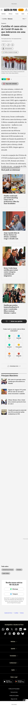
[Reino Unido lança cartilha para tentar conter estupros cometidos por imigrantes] (14, 256)
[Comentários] (3, 45)
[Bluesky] (22, 633)
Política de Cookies (14, 695)
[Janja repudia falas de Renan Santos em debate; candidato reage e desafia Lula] (14, 221)
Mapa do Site (14, 699)
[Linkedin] (20, 629)
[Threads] (9, 633)
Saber (22, 13)
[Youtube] (25, 629)
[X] (12, 629)
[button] (14, 366)
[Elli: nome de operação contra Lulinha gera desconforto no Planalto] (4, 381)
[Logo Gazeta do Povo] (10, 10)
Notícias (4, 13)
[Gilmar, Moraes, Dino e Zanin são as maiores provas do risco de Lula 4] (4, 402)
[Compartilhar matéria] (8, 45)
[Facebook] (7, 629)
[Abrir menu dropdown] (26, 19)
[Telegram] (14, 633)
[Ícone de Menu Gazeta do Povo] (1, 10)
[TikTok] (5, 633)
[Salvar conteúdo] (12, 45)
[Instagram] (16, 629)
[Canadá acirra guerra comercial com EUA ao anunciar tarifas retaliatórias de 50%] (4, 412)
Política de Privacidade (14, 688)
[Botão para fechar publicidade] (27, 700)
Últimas (10, 13)
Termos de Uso (14, 692)
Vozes (16, 13)
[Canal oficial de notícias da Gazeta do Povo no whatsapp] (3, 629)
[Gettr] (18, 633)
